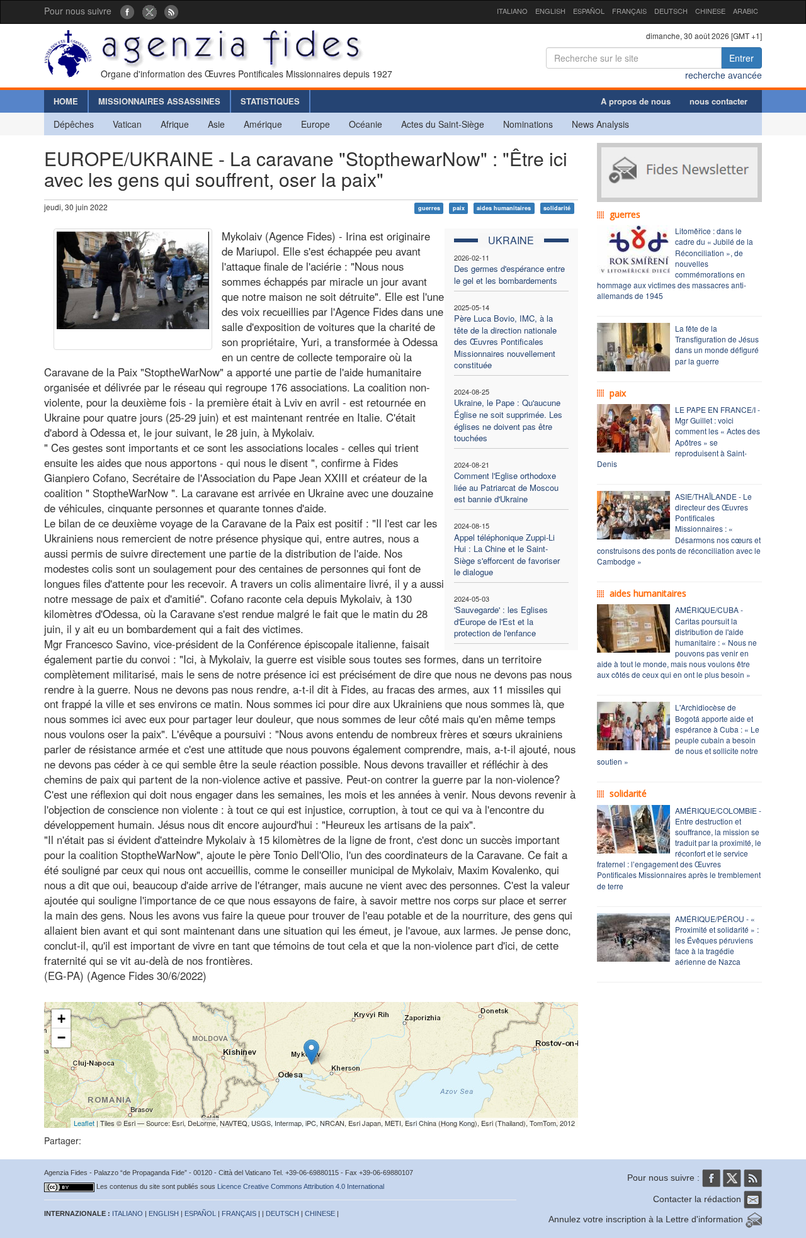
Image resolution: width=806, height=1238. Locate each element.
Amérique (263, 124)
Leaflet (84, 1123)
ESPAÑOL (588, 11)
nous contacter (718, 101)
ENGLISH (550, 11)
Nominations (528, 124)
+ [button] (61, 1019)
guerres (429, 208)
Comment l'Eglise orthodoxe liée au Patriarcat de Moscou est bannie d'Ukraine (506, 487)
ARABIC (745, 11)
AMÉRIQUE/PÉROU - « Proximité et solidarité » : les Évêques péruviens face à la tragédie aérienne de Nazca (717, 940)
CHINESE (710, 11)
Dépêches (74, 124)
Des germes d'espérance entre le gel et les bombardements (509, 274)
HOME (66, 101)
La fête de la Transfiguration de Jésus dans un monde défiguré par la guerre (717, 344)
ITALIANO (512, 11)
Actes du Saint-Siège (442, 124)
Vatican (127, 124)
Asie (216, 124)
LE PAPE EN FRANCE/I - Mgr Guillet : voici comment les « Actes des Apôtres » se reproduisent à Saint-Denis (678, 436)
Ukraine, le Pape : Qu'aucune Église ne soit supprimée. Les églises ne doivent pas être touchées (508, 420)
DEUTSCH (671, 11)
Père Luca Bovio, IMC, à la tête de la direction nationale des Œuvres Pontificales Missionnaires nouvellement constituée (505, 341)
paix (459, 208)
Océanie (365, 124)
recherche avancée (723, 75)
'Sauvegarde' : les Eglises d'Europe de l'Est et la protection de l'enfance (501, 621)
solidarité (556, 208)
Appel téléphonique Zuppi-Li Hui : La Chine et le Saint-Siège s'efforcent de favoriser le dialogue (507, 554)
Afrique (175, 124)
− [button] (61, 1037)
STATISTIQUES (270, 101)
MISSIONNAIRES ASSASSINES (159, 101)
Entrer (741, 58)
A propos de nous (636, 101)
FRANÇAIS (629, 11)
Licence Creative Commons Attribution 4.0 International (300, 1186)
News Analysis (600, 124)
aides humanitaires (504, 208)
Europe (315, 124)
